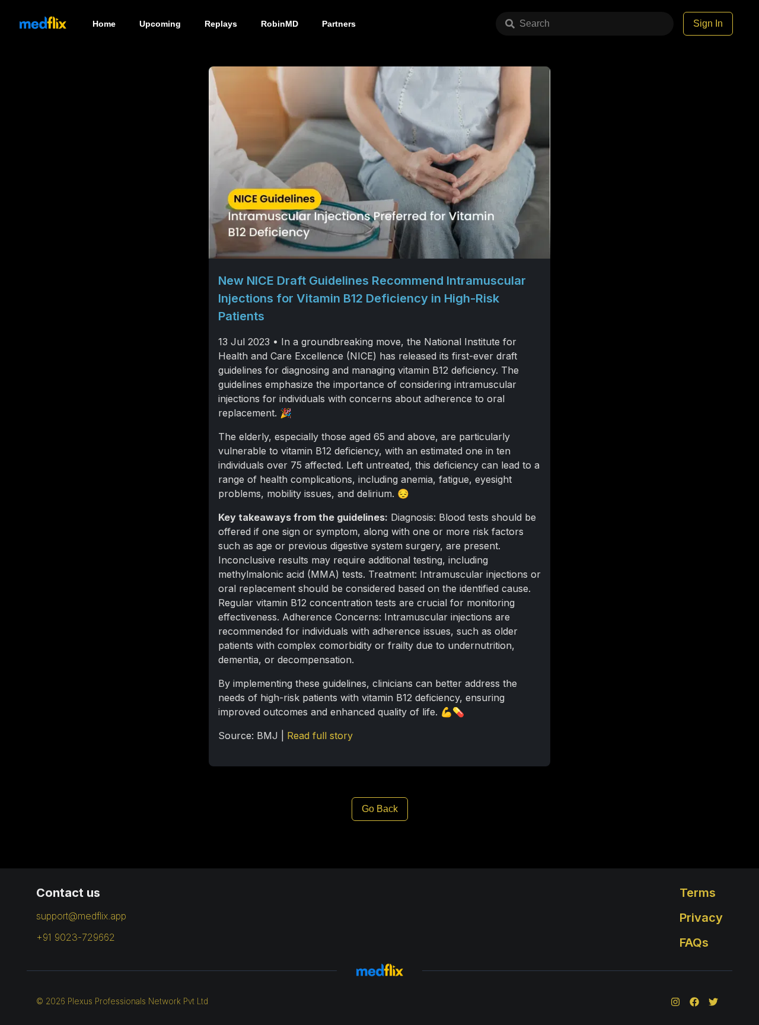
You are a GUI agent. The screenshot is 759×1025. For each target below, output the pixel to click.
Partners (339, 23)
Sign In (708, 23)
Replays (221, 23)
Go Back (380, 809)
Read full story (320, 735)
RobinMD (279, 23)
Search (534, 23)
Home (104, 23)
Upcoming (160, 23)
